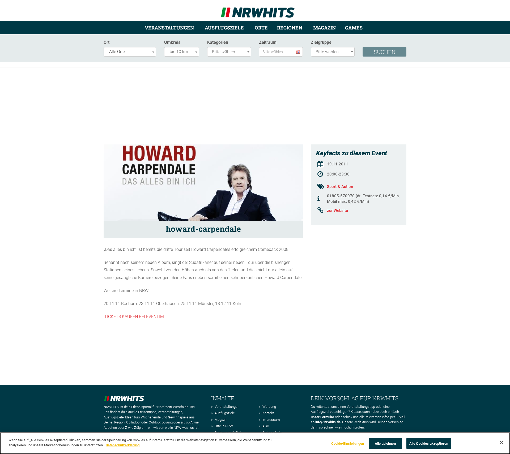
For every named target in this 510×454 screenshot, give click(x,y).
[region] (255, 443)
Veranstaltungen (169, 27)
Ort (106, 42)
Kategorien (217, 42)
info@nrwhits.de (328, 422)
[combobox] (130, 52)
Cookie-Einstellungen (347, 444)
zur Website (337, 210)
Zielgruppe (321, 42)
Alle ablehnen (385, 444)
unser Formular (322, 417)
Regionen (289, 27)
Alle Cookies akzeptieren (428, 444)
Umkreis (172, 42)
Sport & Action (340, 186)
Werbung (269, 407)
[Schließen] (501, 442)
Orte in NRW (224, 426)
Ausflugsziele (224, 27)
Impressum (271, 420)
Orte (261, 27)
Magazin (324, 27)
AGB (265, 426)
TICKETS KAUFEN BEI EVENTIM (134, 316)
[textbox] (230, 52)
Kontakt (268, 413)
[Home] (258, 10)
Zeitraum (268, 42)
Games (354, 27)
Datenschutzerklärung (122, 445)
